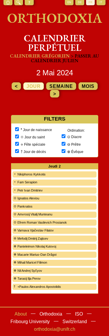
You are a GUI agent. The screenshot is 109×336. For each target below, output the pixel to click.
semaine (61, 86)
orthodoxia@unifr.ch (54, 329)
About (21, 313)
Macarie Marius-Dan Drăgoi (36, 254)
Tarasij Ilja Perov (29, 278)
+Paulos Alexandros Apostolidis (39, 286)
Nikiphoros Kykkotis (31, 174)
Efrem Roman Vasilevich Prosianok (42, 222)
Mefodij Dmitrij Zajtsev (32, 238)
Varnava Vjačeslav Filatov (35, 230)
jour (33, 86)
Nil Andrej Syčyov (29, 270)
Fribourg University (30, 321)
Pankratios (25, 206)
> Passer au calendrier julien (65, 58)
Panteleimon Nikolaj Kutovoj (36, 246)
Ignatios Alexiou (28, 198)
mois (88, 86)
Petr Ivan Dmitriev (30, 190)
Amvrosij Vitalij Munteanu (34, 214)
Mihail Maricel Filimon (32, 262)
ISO (79, 313)
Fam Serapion (27, 182)
